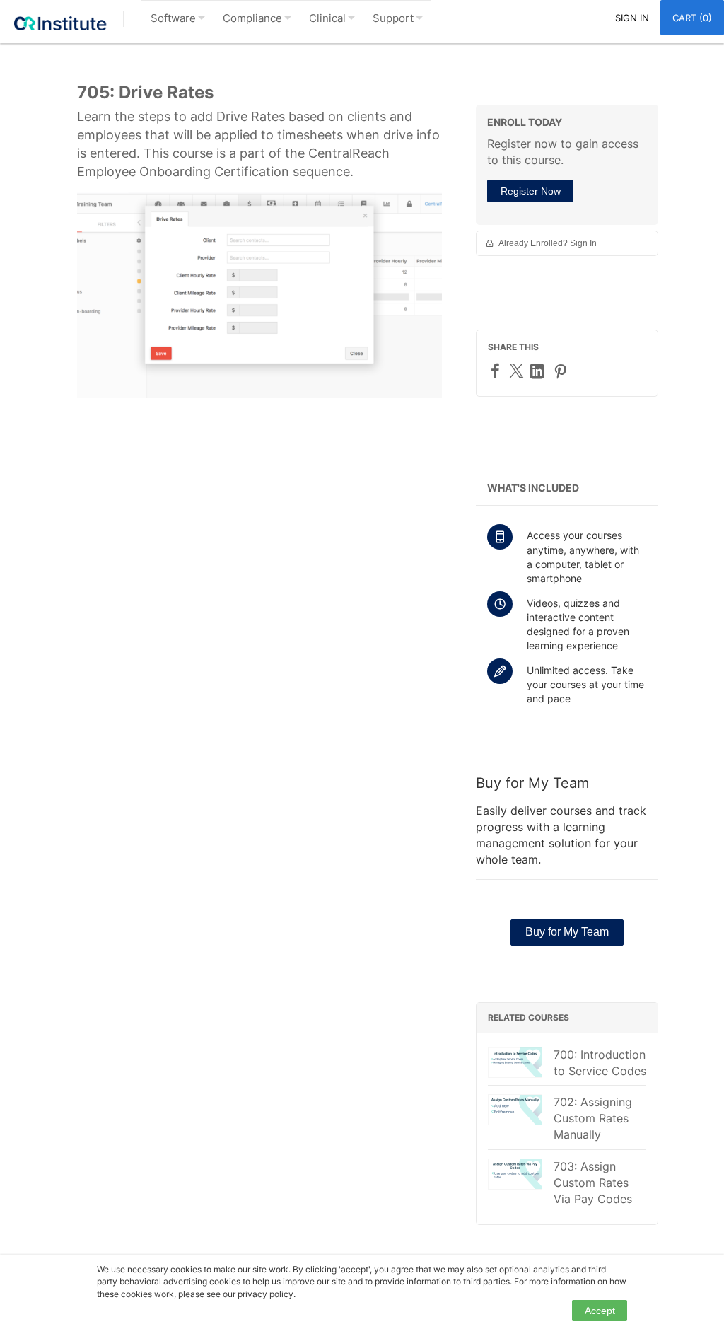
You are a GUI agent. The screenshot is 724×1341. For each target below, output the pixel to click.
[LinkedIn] (539, 371)
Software (173, 18)
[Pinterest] (562, 371)
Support (393, 18)
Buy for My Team (567, 932)
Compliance (252, 18)
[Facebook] (497, 370)
